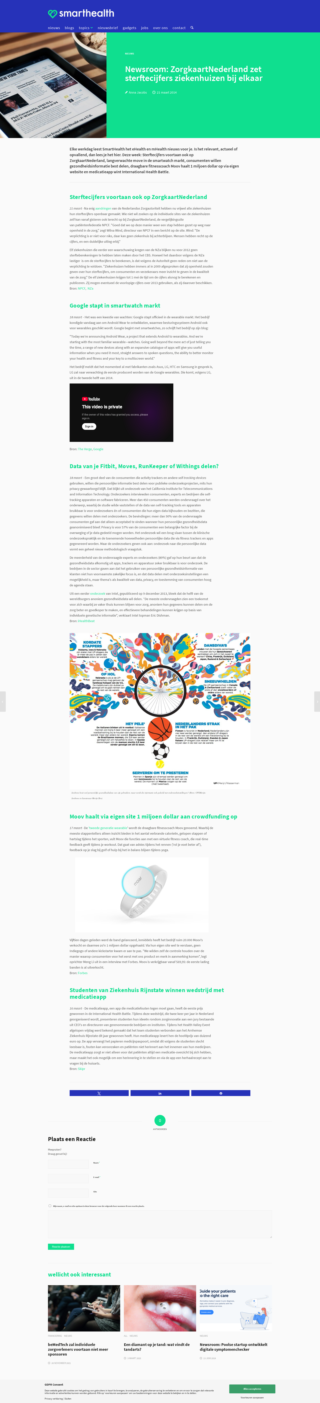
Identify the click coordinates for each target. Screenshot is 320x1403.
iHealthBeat (86, 621)
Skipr (81, 1069)
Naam (96, 1162)
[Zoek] (190, 27)
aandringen (103, 208)
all (125, 1335)
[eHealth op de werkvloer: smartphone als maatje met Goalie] (317, 701)
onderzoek (97, 593)
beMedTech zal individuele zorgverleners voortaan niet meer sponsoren (78, 1349)
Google (98, 449)
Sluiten (67, 1398)
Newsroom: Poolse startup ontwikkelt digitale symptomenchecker (233, 1347)
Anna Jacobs (138, 92)
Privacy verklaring (54, 1398)
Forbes (83, 973)
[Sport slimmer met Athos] (3, 701)
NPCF (81, 288)
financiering (55, 1335)
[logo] (81, 14)
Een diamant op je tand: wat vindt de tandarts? (157, 1347)
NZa (90, 288)
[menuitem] (55, 27)
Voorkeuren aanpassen (252, 1397)
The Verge (85, 449)
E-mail (96, 1177)
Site (95, 1191)
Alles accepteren (252, 1388)
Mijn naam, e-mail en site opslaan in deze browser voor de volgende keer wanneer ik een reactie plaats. (98, 1206)
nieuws (68, 1335)
